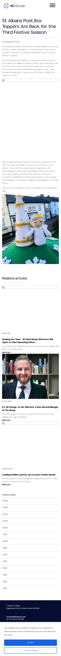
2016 (5, 568)
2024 (5, 514)
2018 (5, 554)
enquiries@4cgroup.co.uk (16, 616)
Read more (6, 352)
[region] (30, 639)
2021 (5, 534)
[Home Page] (14, 5)
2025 (5, 507)
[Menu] (52, 5)
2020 (5, 541)
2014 (5, 581)
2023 (5, 521)
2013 (5, 588)
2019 (5, 547)
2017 (5, 561)
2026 (5, 500)
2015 (5, 574)
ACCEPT (30, 642)
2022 (5, 527)
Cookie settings (31, 650)
